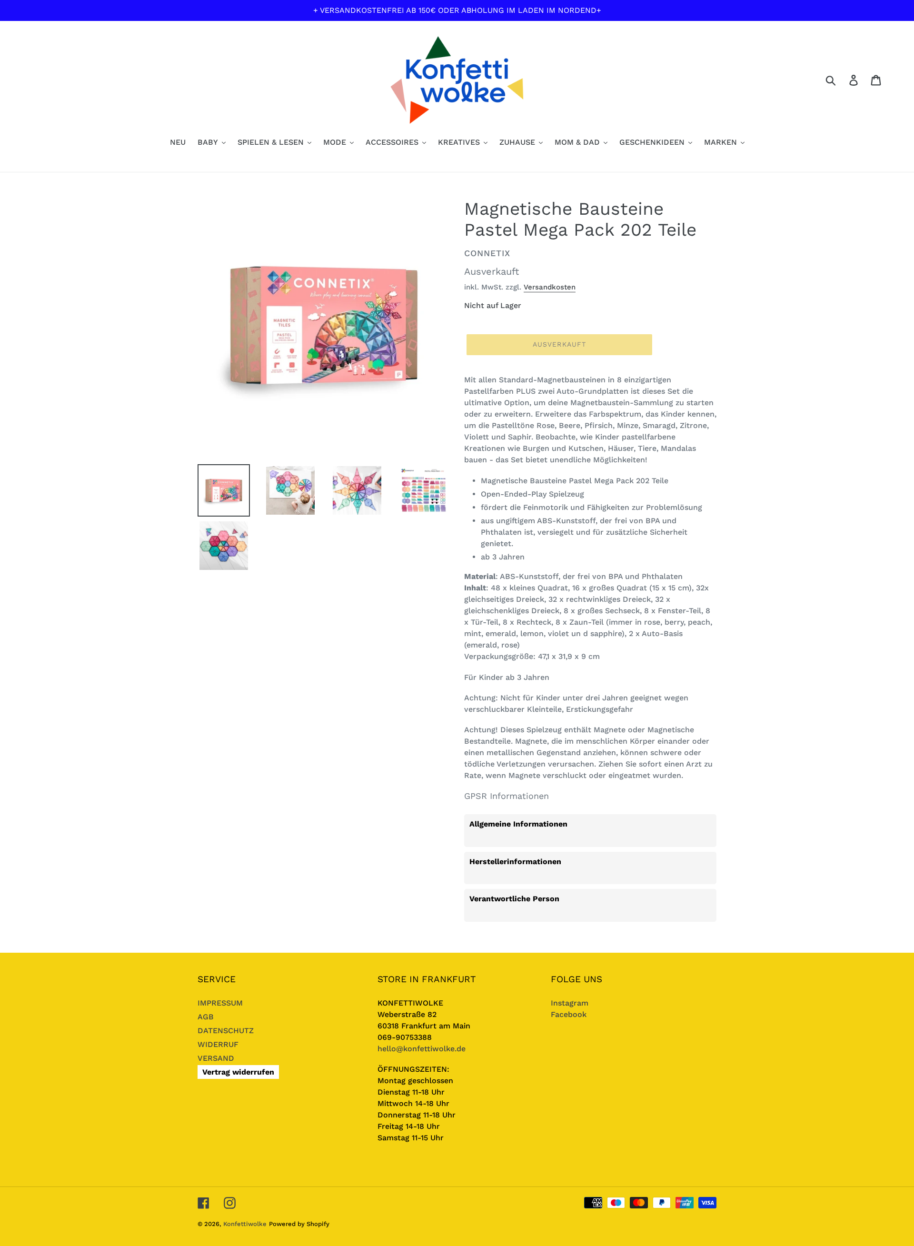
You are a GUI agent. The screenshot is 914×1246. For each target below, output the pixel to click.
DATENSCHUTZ (226, 1030)
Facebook (568, 1014)
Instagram (569, 1002)
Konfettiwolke (245, 1223)
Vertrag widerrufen (238, 1072)
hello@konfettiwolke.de (422, 1048)
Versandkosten (550, 287)
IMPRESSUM (220, 1002)
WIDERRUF (218, 1044)
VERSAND (216, 1058)
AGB (206, 1016)
